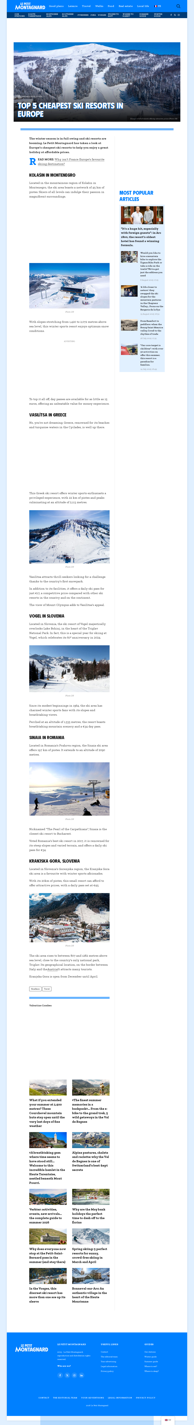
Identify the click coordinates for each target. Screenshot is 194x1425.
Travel (86, 6)
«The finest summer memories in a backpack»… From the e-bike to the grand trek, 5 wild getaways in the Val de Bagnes (90, 1110)
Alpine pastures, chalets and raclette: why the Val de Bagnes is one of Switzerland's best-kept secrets (90, 1161)
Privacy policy (107, 1371)
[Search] (178, 6)
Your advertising (108, 1361)
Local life (143, 6)
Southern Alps (68, 15)
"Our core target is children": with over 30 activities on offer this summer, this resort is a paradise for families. (151, 355)
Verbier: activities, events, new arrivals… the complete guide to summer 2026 (45, 1215)
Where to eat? (113, 15)
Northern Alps (52, 15)
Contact (104, 1352)
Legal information (109, 1366)
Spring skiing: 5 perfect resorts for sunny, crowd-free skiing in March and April (89, 1255)
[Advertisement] (97, 30)
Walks (99, 6)
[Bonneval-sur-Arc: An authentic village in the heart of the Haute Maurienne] (91, 1276)
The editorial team (109, 1356)
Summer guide (144, 15)
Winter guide (158, 15)
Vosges (102, 15)
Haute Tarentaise (34, 15)
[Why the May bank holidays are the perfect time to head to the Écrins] (91, 1197)
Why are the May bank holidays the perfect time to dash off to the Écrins (88, 1215)
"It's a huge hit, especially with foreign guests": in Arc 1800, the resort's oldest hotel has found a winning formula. (141, 237)
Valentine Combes (40, 1005)
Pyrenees (83, 15)
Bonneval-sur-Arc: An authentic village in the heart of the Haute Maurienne (89, 1295)
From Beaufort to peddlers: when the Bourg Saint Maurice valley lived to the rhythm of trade (151, 327)
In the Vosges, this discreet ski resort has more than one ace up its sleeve (47, 1295)
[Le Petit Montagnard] (30, 6)
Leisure (72, 6)
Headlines (35, 989)
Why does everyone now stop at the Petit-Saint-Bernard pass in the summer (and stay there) (47, 1255)
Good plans (56, 6)
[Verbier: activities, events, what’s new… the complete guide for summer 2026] (48, 1197)
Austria (52, 969)
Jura (93, 15)
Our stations (20, 15)
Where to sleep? (128, 15)
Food (111, 6)
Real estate (126, 6)
